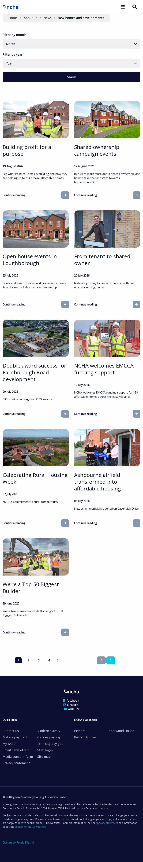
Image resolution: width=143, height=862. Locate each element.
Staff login (45, 750)
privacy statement (107, 823)
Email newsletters (16, 750)
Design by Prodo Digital (18, 842)
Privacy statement (16, 763)
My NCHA (9, 744)
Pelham (79, 731)
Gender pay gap (49, 737)
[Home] (15, 7)
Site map (44, 756)
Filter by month (14, 35)
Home (13, 18)
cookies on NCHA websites (30, 826)
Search (71, 77)
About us (30, 18)
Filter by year (12, 54)
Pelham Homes (85, 737)
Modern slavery (48, 731)
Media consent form (18, 756)
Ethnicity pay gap (50, 744)
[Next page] (110, 660)
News (47, 18)
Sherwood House (121, 731)
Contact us (11, 731)
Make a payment (15, 737)
